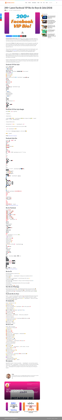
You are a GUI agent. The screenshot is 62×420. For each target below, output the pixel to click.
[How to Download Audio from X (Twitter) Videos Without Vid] (44, 17)
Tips (44, 2)
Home (26, 2)
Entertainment (34, 2)
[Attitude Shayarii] (9, 3)
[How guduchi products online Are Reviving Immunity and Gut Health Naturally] (44, 35)
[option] (22, 391)
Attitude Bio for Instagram (12, 135)
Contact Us (53, 418)
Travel (47, 2)
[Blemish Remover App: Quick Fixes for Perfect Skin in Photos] (44, 27)
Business (29, 2)
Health (38, 2)
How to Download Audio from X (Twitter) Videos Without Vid (52, 17)
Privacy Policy (49, 418)
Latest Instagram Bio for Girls (13, 205)
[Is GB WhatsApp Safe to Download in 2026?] (44, 31)
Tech (41, 2)
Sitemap (56, 418)
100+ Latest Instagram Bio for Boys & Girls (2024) (15, 390)
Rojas (7, 10)
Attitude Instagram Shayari (12, 268)
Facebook (14, 50)
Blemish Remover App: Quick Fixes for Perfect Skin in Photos (51, 26)
